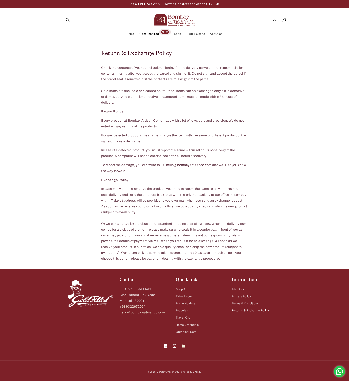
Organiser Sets (186, 331)
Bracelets (182, 310)
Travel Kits (183, 317)
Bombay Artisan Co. (168, 372)
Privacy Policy (241, 296)
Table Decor (184, 296)
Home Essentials (187, 324)
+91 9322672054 (132, 306)
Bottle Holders (185, 303)
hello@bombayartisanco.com (189, 165)
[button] (179, 34)
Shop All (181, 289)
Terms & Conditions (245, 303)
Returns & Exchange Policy (250, 310)
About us (238, 289)
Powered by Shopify (190, 372)
